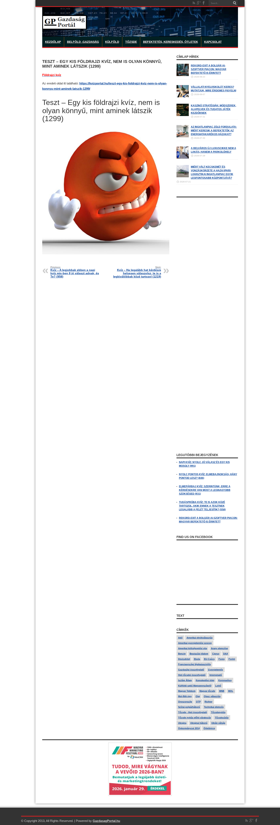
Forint (232, 659)
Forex (222, 659)
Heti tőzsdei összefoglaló (192, 675)
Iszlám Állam (185, 680)
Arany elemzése (219, 648)
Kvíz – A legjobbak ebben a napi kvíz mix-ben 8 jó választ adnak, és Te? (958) (74, 272)
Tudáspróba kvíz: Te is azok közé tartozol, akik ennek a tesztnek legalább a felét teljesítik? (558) (202, 506)
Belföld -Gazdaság (83, 41)
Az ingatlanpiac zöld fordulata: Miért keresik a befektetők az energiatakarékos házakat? (214, 130)
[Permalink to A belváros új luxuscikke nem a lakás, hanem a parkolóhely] (182, 157)
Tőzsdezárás (222, 717)
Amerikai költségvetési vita (192, 648)
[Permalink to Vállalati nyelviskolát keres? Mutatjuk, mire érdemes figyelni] (182, 96)
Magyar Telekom (187, 691)
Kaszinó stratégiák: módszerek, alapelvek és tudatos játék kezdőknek (213, 109)
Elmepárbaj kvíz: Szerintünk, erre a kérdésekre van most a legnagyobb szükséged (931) (204, 490)
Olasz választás (212, 696)
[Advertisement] (207, 260)
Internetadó (215, 675)
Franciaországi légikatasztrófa (194, 664)
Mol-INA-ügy (185, 696)
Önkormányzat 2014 (189, 728)
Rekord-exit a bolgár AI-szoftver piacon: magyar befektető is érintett (208, 69)
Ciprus (215, 653)
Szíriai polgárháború (189, 707)
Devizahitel (184, 659)
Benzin (182, 653)
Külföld (112, 41)
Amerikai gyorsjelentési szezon (195, 643)
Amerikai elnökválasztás (200, 637)
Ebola (197, 659)
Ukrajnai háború (198, 723)
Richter (208, 701)
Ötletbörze (209, 728)
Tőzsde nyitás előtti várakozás (194, 717)
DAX (225, 653)
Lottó (218, 685)
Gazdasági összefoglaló (191, 669)
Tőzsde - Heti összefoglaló (192, 712)
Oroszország (185, 701)
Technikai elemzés (214, 707)
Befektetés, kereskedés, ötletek (170, 41)
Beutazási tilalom (199, 653)
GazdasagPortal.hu (106, 821)
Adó (180, 637)
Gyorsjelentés (215, 669)
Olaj (198, 696)
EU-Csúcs (209, 659)
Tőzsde (131, 41)
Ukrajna (182, 723)
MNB (221, 691)
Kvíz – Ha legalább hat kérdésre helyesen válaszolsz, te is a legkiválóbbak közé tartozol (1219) (137, 272)
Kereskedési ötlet (205, 680)
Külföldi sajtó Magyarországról (194, 685)
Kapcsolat (213, 41)
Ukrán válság (218, 723)
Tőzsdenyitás (218, 712)
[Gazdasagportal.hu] (64, 26)
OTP (198, 701)
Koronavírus (225, 680)
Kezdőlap (53, 41)
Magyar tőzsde (207, 691)
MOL (230, 691)
